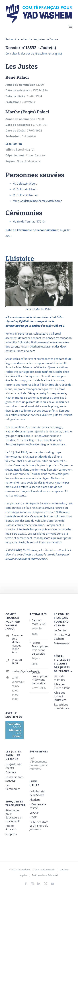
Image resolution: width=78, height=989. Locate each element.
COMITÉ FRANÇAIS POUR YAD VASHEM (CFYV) (12, 621)
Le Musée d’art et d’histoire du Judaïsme (39, 825)
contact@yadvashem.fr (18, 671)
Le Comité (60, 630)
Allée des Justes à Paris (62, 686)
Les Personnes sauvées (14, 778)
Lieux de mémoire (59, 677)
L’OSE (33, 817)
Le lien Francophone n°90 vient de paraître (39, 678)
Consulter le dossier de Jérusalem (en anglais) (33, 53)
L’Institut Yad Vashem (62, 636)
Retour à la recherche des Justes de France (31, 39)
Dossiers (10, 772)
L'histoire (19, 258)
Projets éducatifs (11, 827)
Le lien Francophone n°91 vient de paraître (39, 648)
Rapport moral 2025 (39, 622)
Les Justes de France (13, 765)
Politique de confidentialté (45, 875)
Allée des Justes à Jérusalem (60, 696)
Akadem (35, 799)
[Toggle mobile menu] (71, 26)
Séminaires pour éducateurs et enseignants (13, 815)
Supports (11, 834)
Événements (61, 643)
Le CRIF (34, 812)
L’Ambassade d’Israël (38, 806)
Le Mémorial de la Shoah (37, 793)
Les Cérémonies (12, 787)
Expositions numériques (61, 706)
